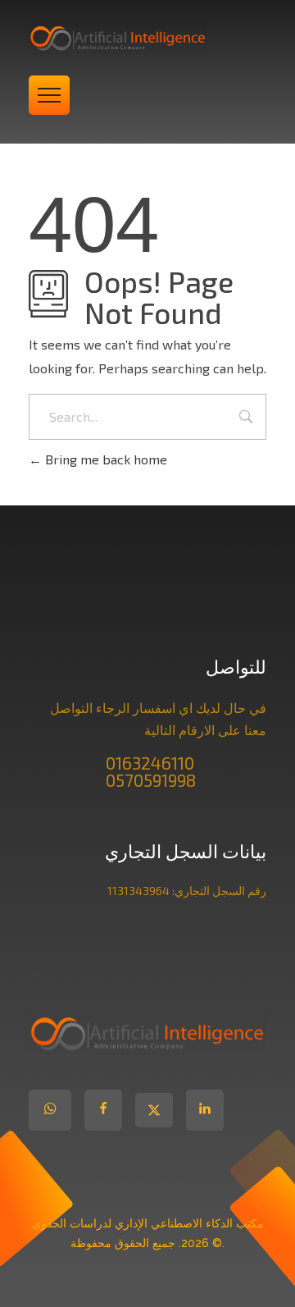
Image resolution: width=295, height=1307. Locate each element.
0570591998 (151, 780)
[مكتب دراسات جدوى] (147, 37)
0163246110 (150, 762)
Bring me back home (104, 459)
